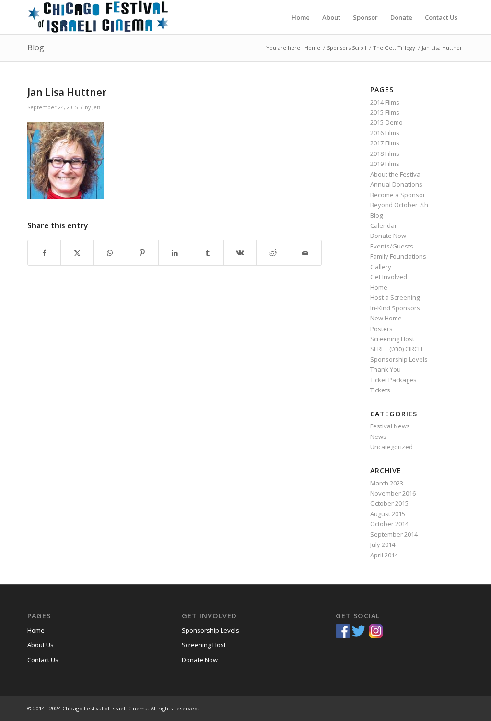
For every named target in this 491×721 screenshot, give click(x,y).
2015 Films (384, 112)
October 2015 (389, 503)
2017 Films (384, 143)
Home (378, 287)
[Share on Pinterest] (142, 252)
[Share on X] (77, 252)
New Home (386, 318)
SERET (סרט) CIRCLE (397, 348)
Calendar (383, 225)
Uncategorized (391, 446)
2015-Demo (386, 122)
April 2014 (384, 555)
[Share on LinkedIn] (175, 252)
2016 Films (384, 133)
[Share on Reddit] (273, 252)
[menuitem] (300, 17)
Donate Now (388, 235)
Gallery (380, 266)
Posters (381, 328)
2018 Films (384, 153)
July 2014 (382, 544)
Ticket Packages (393, 380)
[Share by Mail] (305, 252)
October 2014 (389, 524)
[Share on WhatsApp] (110, 252)
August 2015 (387, 513)
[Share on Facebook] (44, 252)
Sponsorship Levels (399, 359)
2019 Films (384, 163)
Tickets (380, 390)
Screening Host (392, 338)
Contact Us (42, 659)
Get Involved (388, 276)
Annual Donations (396, 184)
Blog (35, 47)
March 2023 (386, 483)
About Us (40, 644)
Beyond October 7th (399, 205)
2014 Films (384, 102)
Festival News (390, 426)
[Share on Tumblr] (207, 252)
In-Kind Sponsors (395, 308)
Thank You (385, 369)
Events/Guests (391, 246)
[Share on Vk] (240, 252)
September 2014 (394, 534)
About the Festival (396, 174)
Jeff (96, 107)
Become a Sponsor (397, 194)
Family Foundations (398, 256)
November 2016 (393, 493)
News (378, 436)
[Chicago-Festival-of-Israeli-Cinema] (99, 17)
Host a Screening (395, 297)
